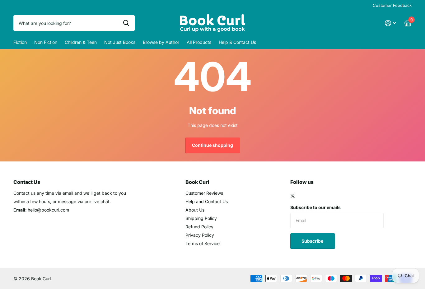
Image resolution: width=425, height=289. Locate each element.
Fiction (20, 42)
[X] (292, 196)
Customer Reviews (204, 193)
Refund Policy (199, 226)
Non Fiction (45, 42)
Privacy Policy (199, 235)
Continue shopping (212, 145)
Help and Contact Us (206, 201)
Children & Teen (81, 42)
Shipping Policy (201, 218)
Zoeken (126, 23)
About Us (194, 209)
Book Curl (197, 182)
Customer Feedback (392, 5)
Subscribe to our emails (315, 207)
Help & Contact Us (237, 42)
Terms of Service (202, 243)
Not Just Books (119, 42)
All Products (199, 42)
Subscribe (312, 241)
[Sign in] (390, 23)
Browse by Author (161, 42)
